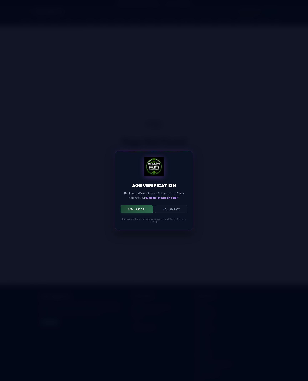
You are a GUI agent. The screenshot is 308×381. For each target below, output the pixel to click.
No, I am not (171, 209)
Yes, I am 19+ (136, 209)
